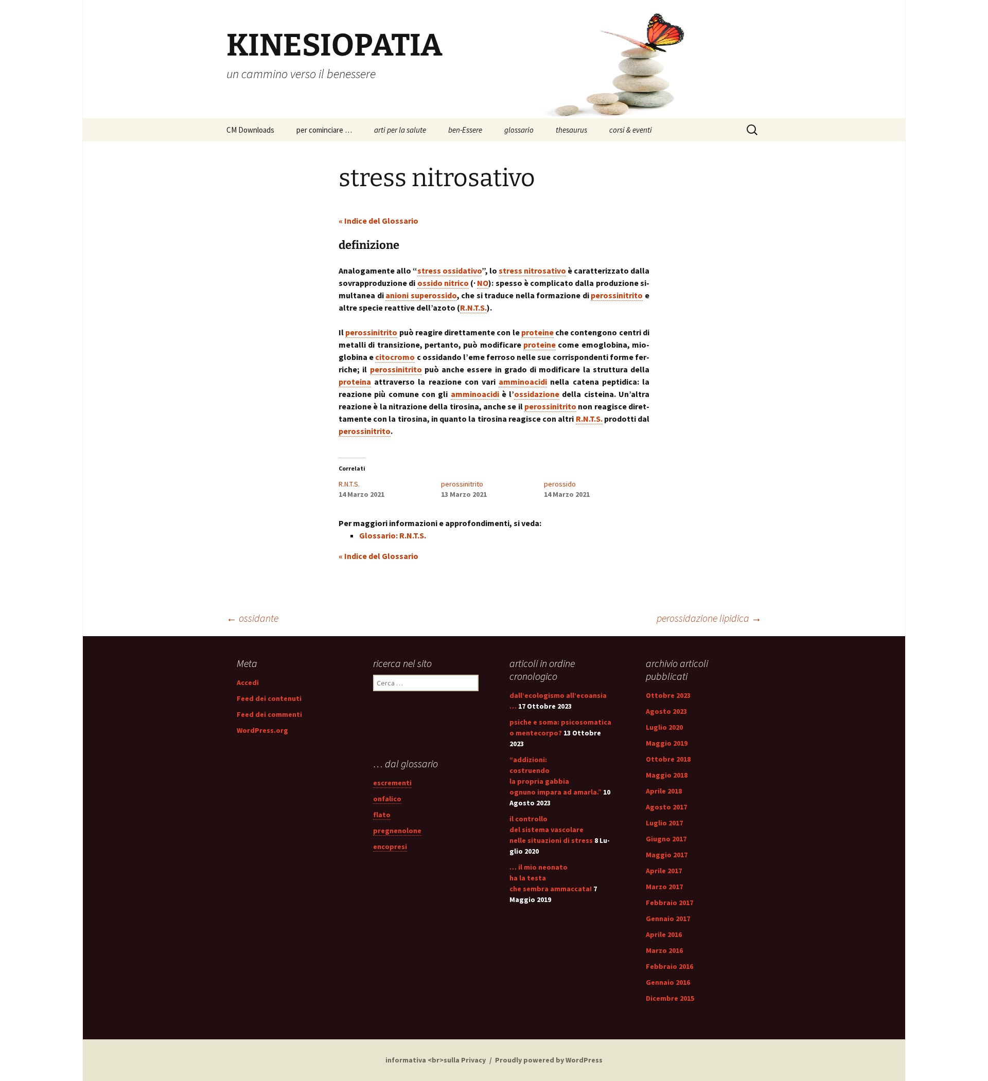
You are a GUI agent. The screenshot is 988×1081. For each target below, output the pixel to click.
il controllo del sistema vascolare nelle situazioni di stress (551, 829)
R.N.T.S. (349, 484)
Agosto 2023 (666, 711)
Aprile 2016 (664, 934)
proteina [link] (355, 381)
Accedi (248, 682)
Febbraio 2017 (669, 902)
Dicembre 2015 (670, 998)
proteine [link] (537, 332)
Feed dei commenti (269, 714)
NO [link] (482, 283)
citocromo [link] (395, 357)
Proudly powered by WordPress (549, 1060)
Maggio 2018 (666, 775)
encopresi (390, 846)
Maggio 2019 (666, 743)
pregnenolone (397, 830)
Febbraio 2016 (669, 966)
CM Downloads (250, 130)
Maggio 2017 (666, 854)
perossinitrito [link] (617, 295)
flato (382, 814)
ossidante (252, 617)
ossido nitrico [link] (443, 283)
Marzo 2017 (664, 886)
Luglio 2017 (664, 822)
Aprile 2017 (664, 870)
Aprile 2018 (664, 791)
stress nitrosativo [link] (532, 270)
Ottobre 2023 (668, 695)
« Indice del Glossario (378, 220)
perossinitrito (462, 484)
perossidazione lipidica (709, 617)
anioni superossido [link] (421, 295)
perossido (560, 484)
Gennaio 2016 (668, 982)
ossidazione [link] (536, 394)
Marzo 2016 (664, 950)
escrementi (392, 782)
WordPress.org (262, 730)
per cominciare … (324, 130)
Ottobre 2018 (668, 759)
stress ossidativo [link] (449, 270)
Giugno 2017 (666, 838)
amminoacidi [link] (523, 381)
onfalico (387, 798)
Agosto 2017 (666, 807)
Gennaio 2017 (668, 918)
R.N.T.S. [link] (473, 307)
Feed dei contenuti (269, 698)
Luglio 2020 (664, 727)
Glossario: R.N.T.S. (392, 535)
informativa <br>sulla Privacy (435, 1060)
